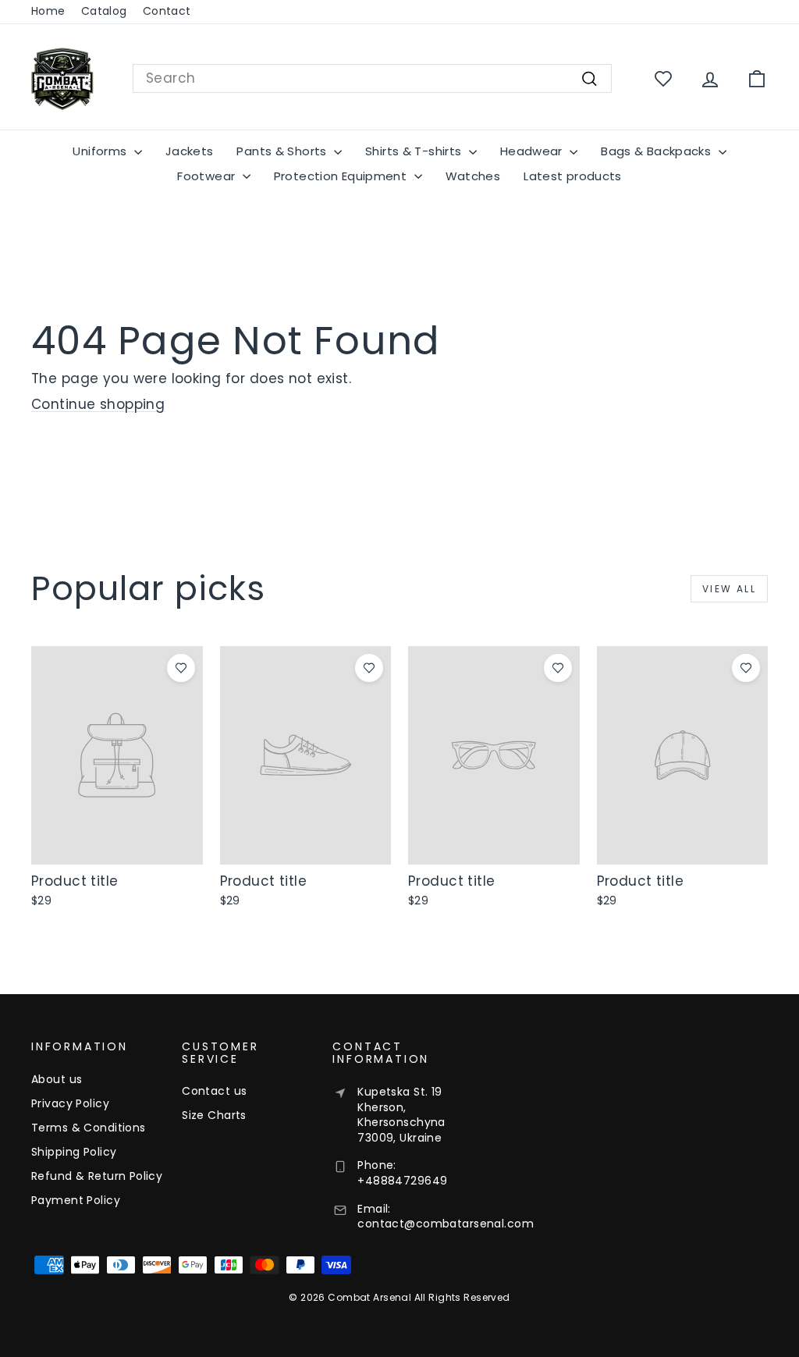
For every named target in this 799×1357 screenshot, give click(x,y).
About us (56, 1079)
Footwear (207, 176)
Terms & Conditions (88, 1127)
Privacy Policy (70, 1103)
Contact (167, 11)
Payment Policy (75, 1200)
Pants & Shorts (283, 151)
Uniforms (101, 151)
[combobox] (372, 79)
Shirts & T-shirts (415, 151)
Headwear (533, 151)
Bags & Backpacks (657, 151)
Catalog (104, 11)
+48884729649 (402, 1180)
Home (48, 11)
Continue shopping (98, 404)
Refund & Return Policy (96, 1176)
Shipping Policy (73, 1152)
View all (729, 588)
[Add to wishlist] (181, 668)
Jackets (189, 151)
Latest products (573, 176)
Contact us (214, 1091)
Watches (473, 176)
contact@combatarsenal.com (445, 1223)
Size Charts (214, 1115)
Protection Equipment (342, 176)
